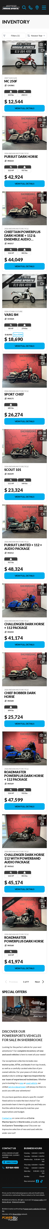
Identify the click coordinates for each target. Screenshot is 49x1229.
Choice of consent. (18, 1202)
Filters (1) (15, 35)
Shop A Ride (17, 1214)
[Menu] (44, 7)
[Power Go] (24, 1218)
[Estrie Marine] (11, 7)
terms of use (6, 1202)
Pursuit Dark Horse (21, 156)
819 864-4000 (12, 1167)
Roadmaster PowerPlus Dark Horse (24, 939)
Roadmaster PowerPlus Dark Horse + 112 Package (24, 775)
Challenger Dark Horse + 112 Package (24, 626)
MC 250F (10, 81)
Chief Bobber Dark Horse (20, 695)
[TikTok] (41, 1181)
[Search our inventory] (24, 7)
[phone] (30, 7)
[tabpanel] (34, 1164)
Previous (13, 981)
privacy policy (39, 1200)
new (21, 1083)
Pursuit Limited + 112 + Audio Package (23, 547)
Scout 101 (12, 470)
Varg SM (11, 315)
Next (37, 981)
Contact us (7, 1118)
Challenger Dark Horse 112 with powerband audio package (24, 858)
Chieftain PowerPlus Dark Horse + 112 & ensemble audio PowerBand (22, 235)
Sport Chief (14, 394)
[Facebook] (37, 1181)
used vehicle (31, 1083)
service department (17, 1087)
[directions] (37, 7)
